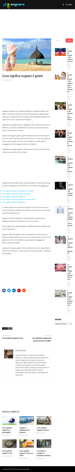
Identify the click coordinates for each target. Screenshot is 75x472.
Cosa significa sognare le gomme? (14, 197)
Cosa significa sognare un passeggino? (7, 430)
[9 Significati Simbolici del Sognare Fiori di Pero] (60, 291)
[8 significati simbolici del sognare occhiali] (60, 183)
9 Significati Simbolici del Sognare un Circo (70, 55)
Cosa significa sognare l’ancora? (43, 429)
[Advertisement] (37, 22)
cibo (10, 328)
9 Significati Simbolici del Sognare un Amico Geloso (70, 111)
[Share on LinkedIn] (14, 290)
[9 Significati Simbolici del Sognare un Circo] (60, 49)
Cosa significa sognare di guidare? (13, 202)
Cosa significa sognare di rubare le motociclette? (18, 199)
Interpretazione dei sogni (21, 469)
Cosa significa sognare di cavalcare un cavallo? (18, 191)
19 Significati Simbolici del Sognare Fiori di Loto (70, 272)
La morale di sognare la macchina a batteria (44, 453)
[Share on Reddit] (24, 290)
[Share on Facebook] (4, 290)
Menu (70, 4)
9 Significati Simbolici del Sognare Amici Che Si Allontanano (70, 82)
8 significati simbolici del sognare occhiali (70, 189)
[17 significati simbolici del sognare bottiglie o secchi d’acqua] (60, 207)
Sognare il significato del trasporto (24, 430)
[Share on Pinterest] (19, 290)
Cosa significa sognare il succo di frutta (26, 453)
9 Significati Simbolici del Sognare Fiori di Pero (70, 298)
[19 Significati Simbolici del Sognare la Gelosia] (60, 131)
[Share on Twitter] (9, 290)
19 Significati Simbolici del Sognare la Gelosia (70, 138)
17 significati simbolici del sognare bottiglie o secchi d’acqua (70, 216)
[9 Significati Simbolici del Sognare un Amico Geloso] (60, 103)
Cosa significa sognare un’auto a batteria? (16, 194)
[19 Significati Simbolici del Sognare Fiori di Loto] (60, 265)
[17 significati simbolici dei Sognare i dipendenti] (60, 237)
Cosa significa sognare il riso (7, 452)
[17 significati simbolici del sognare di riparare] (60, 157)
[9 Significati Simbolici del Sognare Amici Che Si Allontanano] (60, 73)
